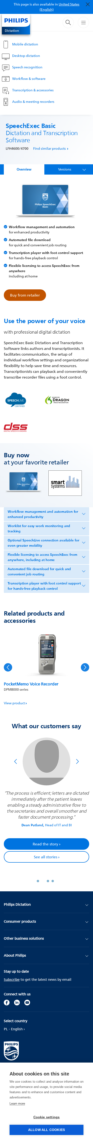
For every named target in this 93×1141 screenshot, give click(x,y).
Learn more (17, 1103)
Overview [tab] (24, 169)
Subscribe (12, 979)
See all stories (46, 857)
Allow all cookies (46, 1130)
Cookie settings (46, 1117)
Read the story (46, 844)
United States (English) (60, 6)
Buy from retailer (25, 295)
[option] (46, 667)
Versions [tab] (64, 169)
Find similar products (49, 148)
